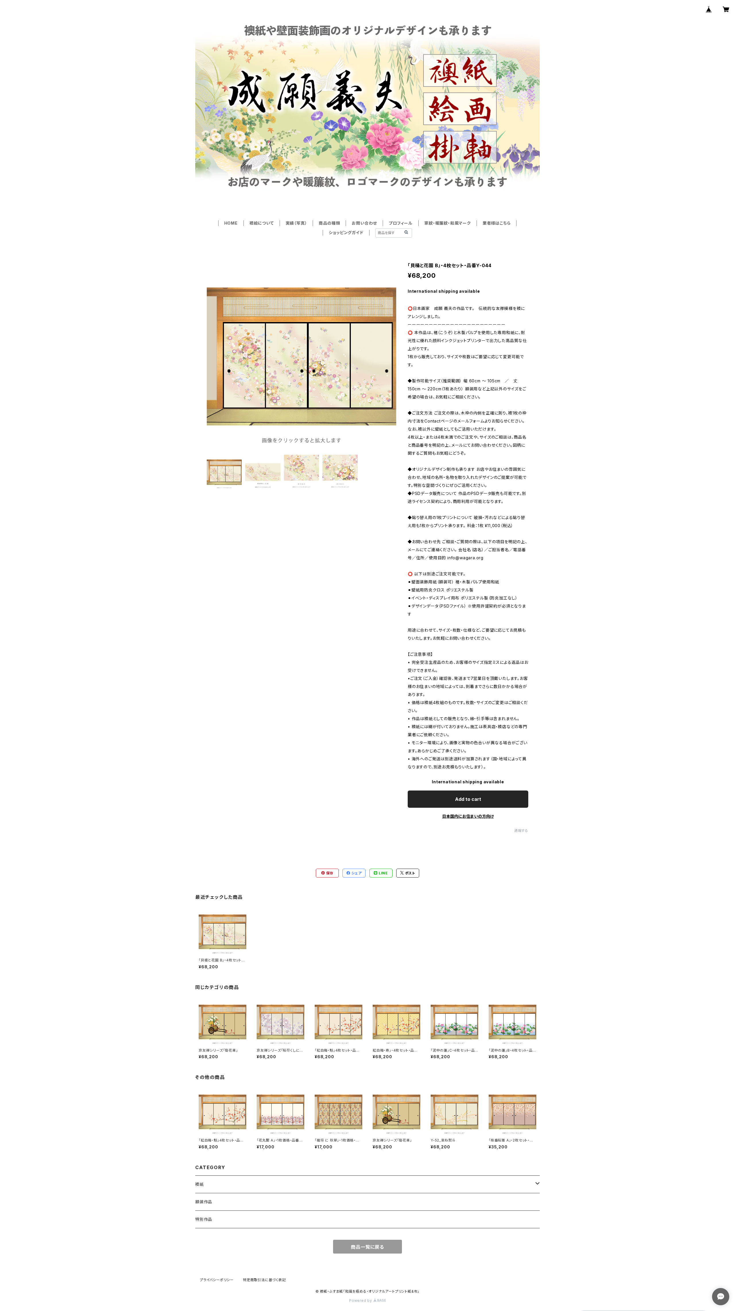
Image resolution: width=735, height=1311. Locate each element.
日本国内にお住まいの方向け (468, 816)
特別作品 (203, 1219)
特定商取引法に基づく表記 (264, 1280)
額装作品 (203, 1201)
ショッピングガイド (346, 232)
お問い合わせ (364, 223)
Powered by (361, 1300)
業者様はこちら (497, 223)
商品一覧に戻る (367, 1247)
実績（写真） (296, 223)
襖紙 (199, 1184)
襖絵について (261, 223)
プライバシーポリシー (217, 1280)
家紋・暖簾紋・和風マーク (447, 223)
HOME (231, 223)
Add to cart (468, 799)
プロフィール (401, 223)
